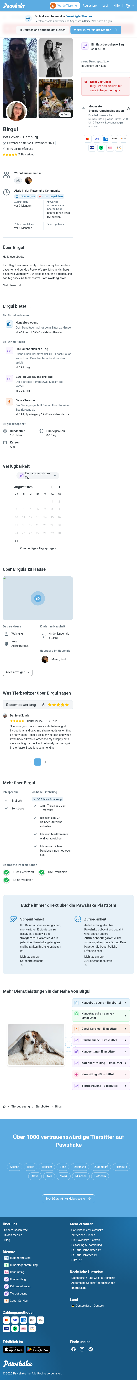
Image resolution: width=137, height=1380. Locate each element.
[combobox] (37, 475)
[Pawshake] (14, 5)
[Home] (4, 1106)
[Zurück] (30, 762)
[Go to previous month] (52, 487)
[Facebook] (73, 1349)
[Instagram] (82, 1349)
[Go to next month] (59, 487)
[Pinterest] (90, 1349)
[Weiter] (45, 762)
